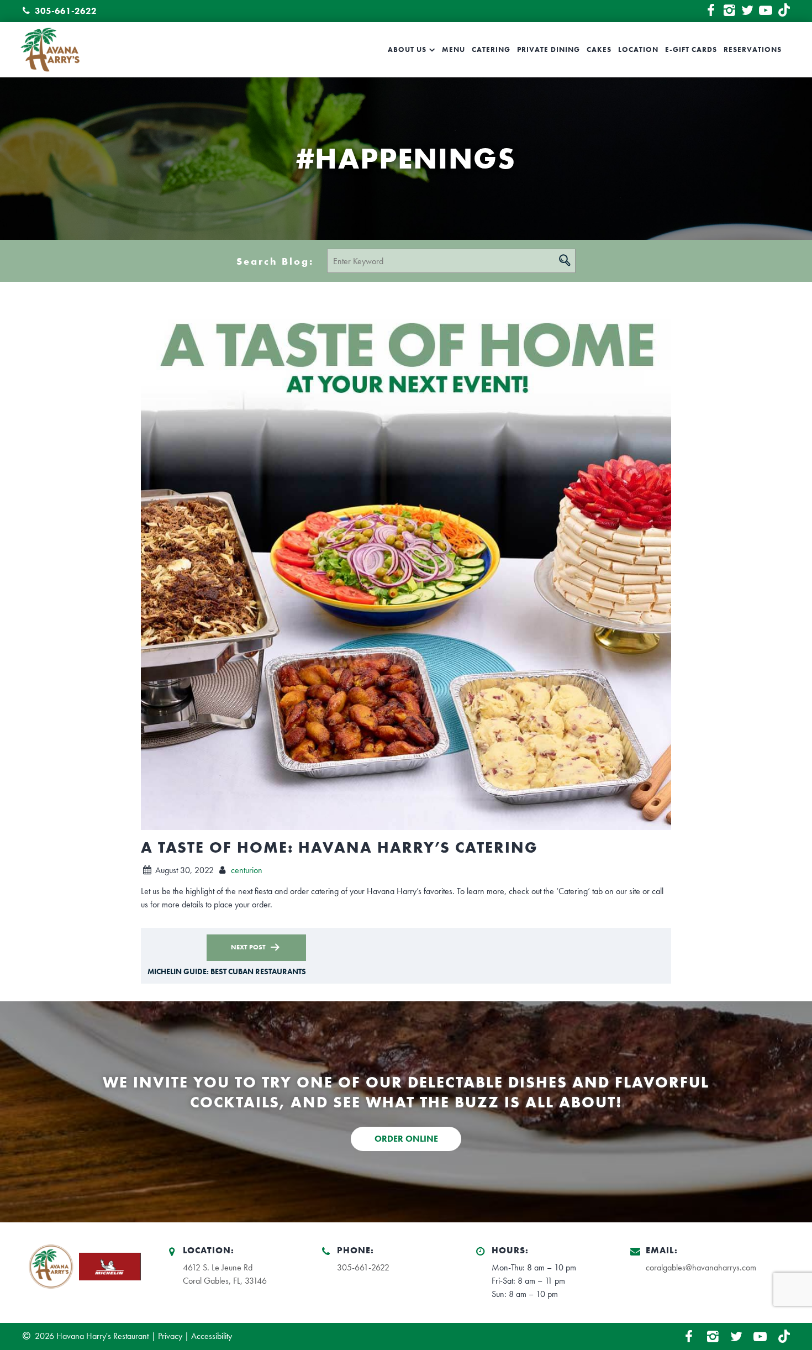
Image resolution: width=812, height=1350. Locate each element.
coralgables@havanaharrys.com (701, 1267)
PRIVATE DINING (548, 49)
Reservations (753, 49)
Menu (453, 49)
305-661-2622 (65, 11)
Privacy (170, 1336)
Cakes (599, 49)
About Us (407, 49)
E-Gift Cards (691, 49)
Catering (491, 49)
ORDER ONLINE (406, 1138)
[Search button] (564, 260)
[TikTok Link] (784, 11)
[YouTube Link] (765, 11)
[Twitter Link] (747, 11)
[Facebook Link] (711, 11)
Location (638, 49)
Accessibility (211, 1336)
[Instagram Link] (729, 11)
